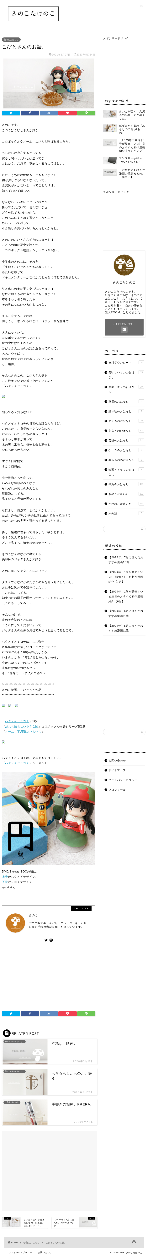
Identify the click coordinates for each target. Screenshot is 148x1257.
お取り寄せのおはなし (125, 390)
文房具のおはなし (125, 430)
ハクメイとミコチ (17, 721)
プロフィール (117, 789)
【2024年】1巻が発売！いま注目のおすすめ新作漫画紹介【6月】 (125, 596)
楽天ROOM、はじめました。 (124, 312)
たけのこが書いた (125, 503)
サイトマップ (117, 770)
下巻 (5, 881)
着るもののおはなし (125, 460)
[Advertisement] (48, 975)
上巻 (5, 876)
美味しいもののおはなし (125, 375)
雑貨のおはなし (125, 484)
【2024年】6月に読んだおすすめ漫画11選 (125, 613)
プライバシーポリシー (122, 780)
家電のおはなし (125, 401)
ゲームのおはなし (125, 450)
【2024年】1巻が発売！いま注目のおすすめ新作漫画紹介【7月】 (125, 577)
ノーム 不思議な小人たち (23, 731)
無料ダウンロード (125, 362)
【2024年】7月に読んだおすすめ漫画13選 (125, 560)
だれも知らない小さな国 (21, 726)
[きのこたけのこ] (33, 24)
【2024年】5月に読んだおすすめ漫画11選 (125, 628)
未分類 (125, 513)
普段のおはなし (11, 39)
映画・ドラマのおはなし (125, 472)
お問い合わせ (117, 760)
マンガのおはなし (125, 421)
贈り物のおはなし (125, 411)
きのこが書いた (125, 494)
